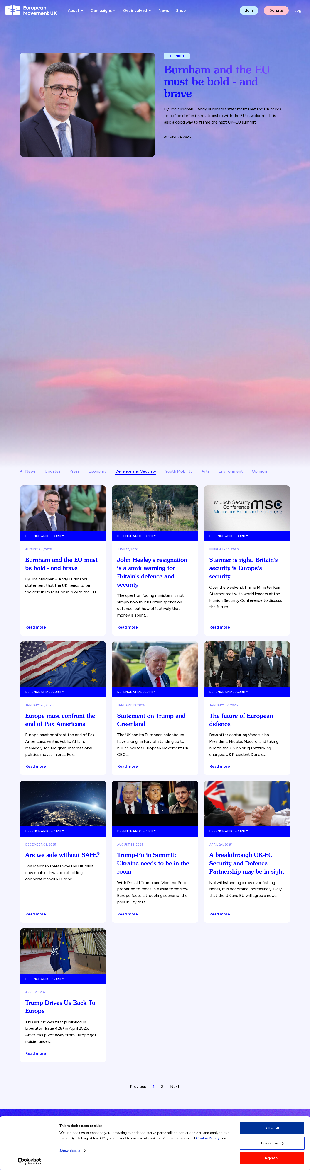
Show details (69, 1151)
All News (28, 471)
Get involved (135, 10)
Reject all (272, 1158)
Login (299, 10)
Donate (276, 10)
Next (175, 1086)
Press (74, 471)
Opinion (259, 471)
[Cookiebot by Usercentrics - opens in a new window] (29, 1161)
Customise (269, 1143)
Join (249, 10)
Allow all (272, 1128)
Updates (52, 471)
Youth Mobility (178, 471)
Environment (231, 471)
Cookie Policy (207, 1138)
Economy (97, 471)
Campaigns (101, 10)
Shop (181, 10)
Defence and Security (135, 471)
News (163, 10)
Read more (35, 627)
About (73, 10)
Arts (205, 471)
